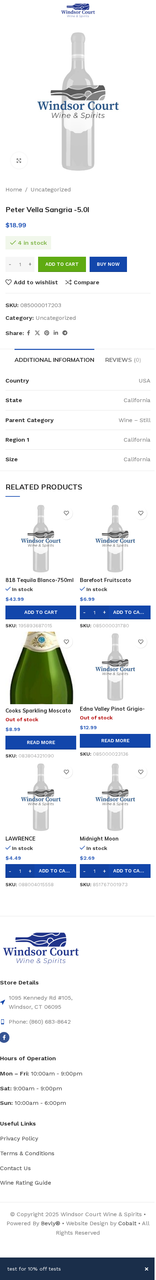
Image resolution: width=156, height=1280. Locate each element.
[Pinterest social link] (47, 333)
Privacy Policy (19, 1138)
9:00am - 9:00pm (31, 1088)
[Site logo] (78, 10)
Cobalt (128, 1223)
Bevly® (50, 1223)
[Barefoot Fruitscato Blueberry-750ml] (115, 538)
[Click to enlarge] (19, 160)
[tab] (54, 359)
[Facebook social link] (28, 333)
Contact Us (15, 1168)
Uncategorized (50, 189)
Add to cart (62, 264)
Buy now (108, 264)
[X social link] (37, 333)
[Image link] (41, 948)
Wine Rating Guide (25, 1182)
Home (13, 189)
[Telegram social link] (65, 333)
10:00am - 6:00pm (33, 1102)
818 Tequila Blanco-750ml (39, 580)
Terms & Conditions (27, 1153)
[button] (40, 612)
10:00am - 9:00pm (41, 1073)
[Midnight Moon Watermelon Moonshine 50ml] (115, 797)
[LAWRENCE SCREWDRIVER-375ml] (40, 797)
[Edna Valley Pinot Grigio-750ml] (115, 667)
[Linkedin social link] (56, 333)
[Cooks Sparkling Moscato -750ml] (40, 668)
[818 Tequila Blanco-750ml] (40, 538)
